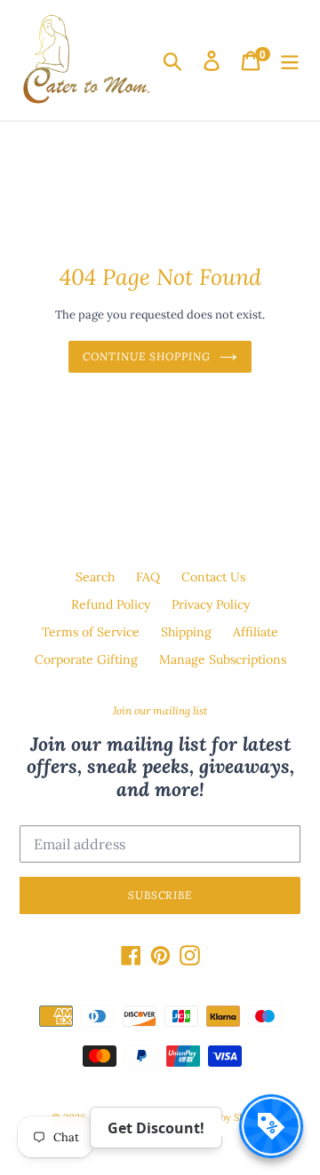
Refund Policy (110, 604)
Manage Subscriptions (222, 659)
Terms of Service (91, 632)
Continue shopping (146, 356)
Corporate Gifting (86, 659)
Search (95, 577)
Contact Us (213, 577)
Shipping (186, 632)
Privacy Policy (211, 604)
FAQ (148, 577)
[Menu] (289, 61)
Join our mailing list (160, 711)
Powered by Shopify (222, 1117)
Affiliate (255, 632)
